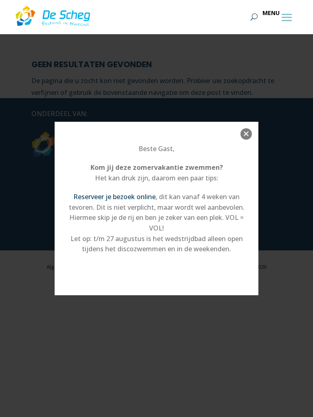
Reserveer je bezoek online (114, 196)
